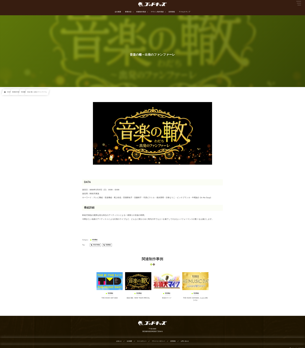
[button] (298, 3)
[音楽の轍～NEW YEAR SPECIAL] (138, 281)
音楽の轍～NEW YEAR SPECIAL (138, 298)
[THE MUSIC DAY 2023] (110, 281)
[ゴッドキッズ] (152, 4)
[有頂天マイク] (167, 281)
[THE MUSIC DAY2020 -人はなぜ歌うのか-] (195, 281)
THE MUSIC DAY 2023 (110, 298)
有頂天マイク (167, 298)
